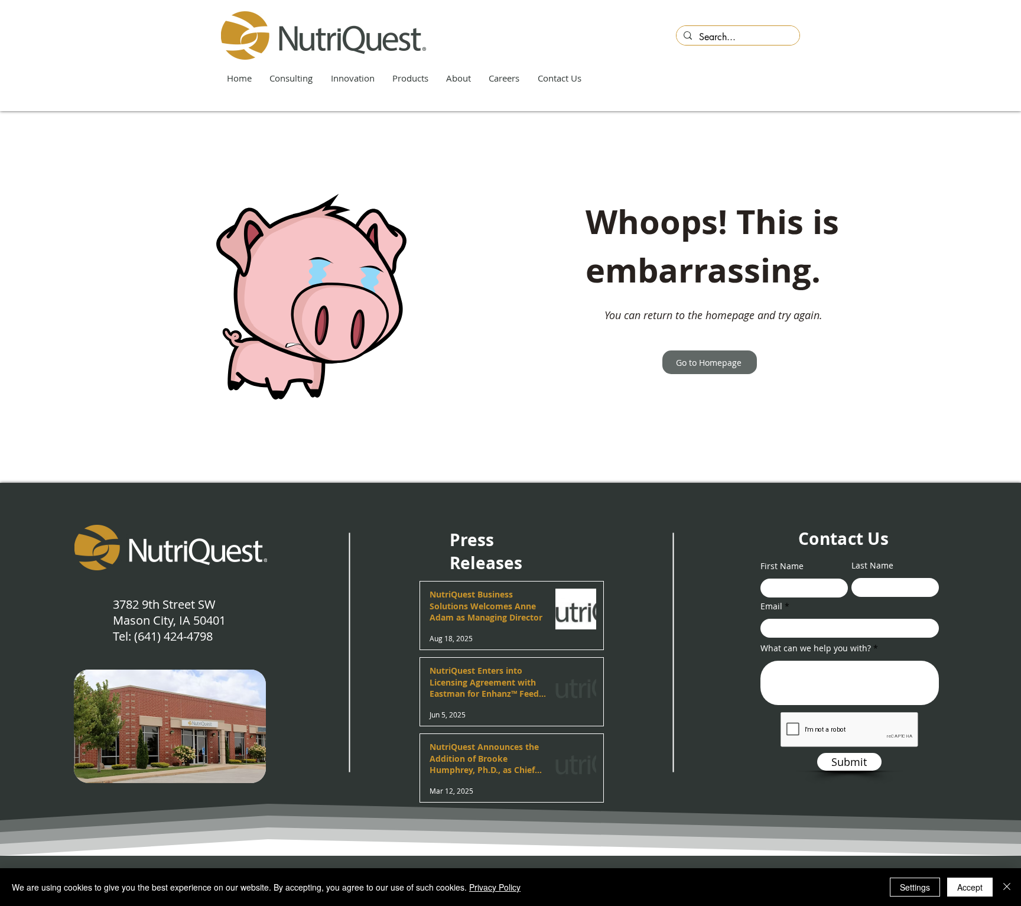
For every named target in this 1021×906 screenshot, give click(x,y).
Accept (970, 887)
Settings (915, 887)
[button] (292, 78)
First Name (782, 566)
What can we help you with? (815, 648)
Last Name (872, 565)
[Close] (1007, 887)
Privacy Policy (495, 887)
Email (771, 606)
